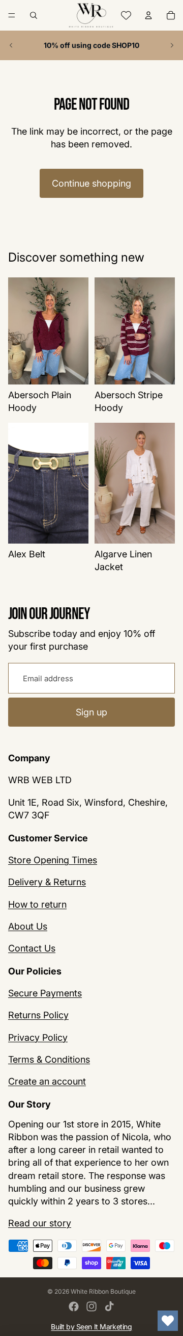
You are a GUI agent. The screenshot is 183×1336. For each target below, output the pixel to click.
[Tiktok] (109, 1306)
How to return (37, 904)
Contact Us (31, 948)
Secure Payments (45, 993)
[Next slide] (172, 45)
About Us (27, 926)
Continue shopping (91, 183)
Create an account (47, 1081)
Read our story (39, 1223)
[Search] (33, 15)
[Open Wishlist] (168, 1321)
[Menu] (11, 15)
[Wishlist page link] (126, 15)
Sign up (91, 711)
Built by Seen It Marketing (91, 1326)
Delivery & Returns (47, 882)
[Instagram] (91, 1306)
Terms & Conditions (49, 1059)
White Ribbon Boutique (103, 1291)
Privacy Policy (38, 1037)
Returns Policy (38, 1015)
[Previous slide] (11, 45)
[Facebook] (74, 1306)
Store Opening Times (52, 860)
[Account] (148, 15)
